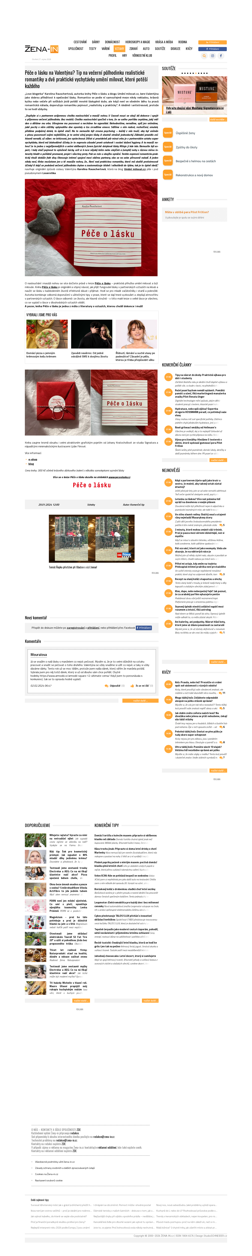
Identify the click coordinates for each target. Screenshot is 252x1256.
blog (31, 464)
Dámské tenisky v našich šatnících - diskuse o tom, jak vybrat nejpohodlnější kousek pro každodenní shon (124, 1211)
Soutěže (160, 48)
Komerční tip (137, 505)
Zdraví (133, 48)
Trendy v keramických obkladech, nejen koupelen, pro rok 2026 (187, 1216)
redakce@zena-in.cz (104, 1137)
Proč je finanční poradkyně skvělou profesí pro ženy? (58, 1222)
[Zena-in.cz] (44, 49)
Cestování (80, 42)
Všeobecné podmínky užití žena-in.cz (55, 1162)
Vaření (106, 48)
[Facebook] (220, 55)
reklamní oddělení (107, 1147)
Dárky (96, 42)
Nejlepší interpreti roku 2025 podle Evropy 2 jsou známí (60, 1228)
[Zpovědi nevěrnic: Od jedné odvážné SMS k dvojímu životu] (91, 334)
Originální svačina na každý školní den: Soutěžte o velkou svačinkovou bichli (190, 110)
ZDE (79, 1130)
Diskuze (175, 48)
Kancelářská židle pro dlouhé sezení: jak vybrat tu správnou (124, 1222)
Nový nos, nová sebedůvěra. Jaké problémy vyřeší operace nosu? (187, 1205)
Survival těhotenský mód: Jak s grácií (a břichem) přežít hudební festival (61, 1205)
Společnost (75, 48)
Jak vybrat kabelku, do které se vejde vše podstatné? (59, 1216)
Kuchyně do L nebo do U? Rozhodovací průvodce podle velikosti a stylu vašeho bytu (187, 1211)
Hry (124, 55)
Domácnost (112, 42)
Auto (146, 48)
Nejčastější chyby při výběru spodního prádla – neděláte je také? (124, 1216)
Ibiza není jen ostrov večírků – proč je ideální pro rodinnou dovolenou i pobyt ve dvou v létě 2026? (61, 1211)
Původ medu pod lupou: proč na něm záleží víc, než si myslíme (187, 1222)
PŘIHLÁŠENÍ (93, 628)
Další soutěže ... (218, 119)
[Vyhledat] (204, 55)
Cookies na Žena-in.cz (46, 1174)
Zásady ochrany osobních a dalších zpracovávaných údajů (65, 1168)
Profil (113, 55)
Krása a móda (164, 42)
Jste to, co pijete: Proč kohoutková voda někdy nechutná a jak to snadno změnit (124, 1228)
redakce (74, 1133)
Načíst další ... (140, 700)
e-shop (32, 459)
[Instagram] (212, 55)
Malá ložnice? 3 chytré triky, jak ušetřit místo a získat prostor (187, 1228)
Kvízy (189, 48)
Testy (92, 48)
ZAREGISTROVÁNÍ (76, 628)
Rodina (182, 42)
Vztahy (119, 48)
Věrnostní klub (142, 55)
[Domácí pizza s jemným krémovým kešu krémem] (47, 334)
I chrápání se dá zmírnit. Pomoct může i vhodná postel (122, 1205)
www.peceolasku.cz (119, 477)
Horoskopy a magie (137, 42)
